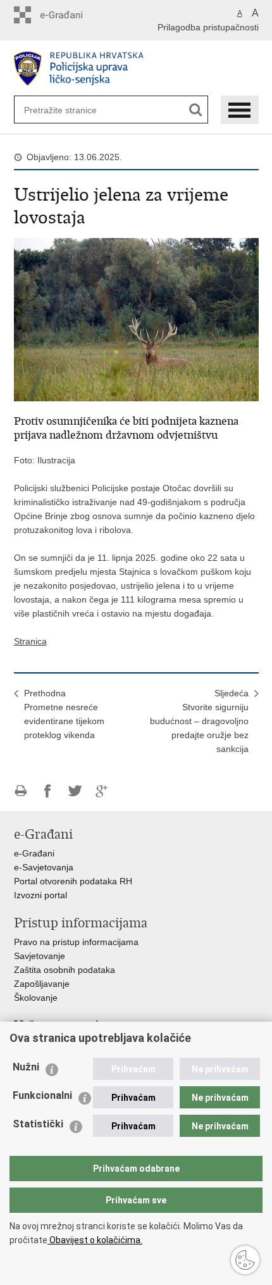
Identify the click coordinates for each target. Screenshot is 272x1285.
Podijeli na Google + (102, 791)
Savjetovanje (39, 956)
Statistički (38, 1124)
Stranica (30, 641)
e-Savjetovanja (43, 867)
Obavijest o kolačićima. (94, 1240)
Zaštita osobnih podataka (64, 970)
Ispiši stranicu (20, 791)
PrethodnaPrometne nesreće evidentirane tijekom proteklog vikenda (64, 714)
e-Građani (34, 853)
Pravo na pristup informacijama (76, 942)
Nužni (26, 1067)
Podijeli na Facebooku (47, 791)
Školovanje (36, 998)
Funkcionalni (42, 1095)
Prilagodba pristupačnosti (208, 27)
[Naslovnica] (136, 68)
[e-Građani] (68, 14)
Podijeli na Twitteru (75, 791)
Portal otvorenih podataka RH (73, 881)
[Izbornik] (240, 110)
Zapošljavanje (42, 984)
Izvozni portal (40, 895)
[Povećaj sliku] (136, 319)
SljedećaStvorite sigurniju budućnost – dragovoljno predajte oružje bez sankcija (199, 721)
